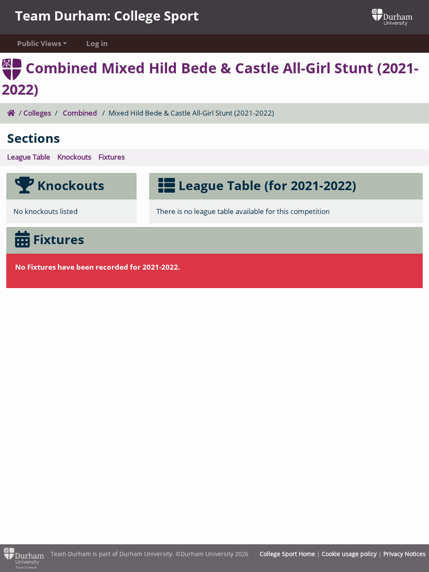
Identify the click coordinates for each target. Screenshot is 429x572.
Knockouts (74, 157)
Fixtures (111, 157)
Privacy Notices (404, 554)
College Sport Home (287, 554)
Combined (80, 113)
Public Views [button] (39, 43)
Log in (97, 43)
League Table (28, 157)
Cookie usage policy (349, 554)
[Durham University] (392, 16)
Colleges (37, 113)
